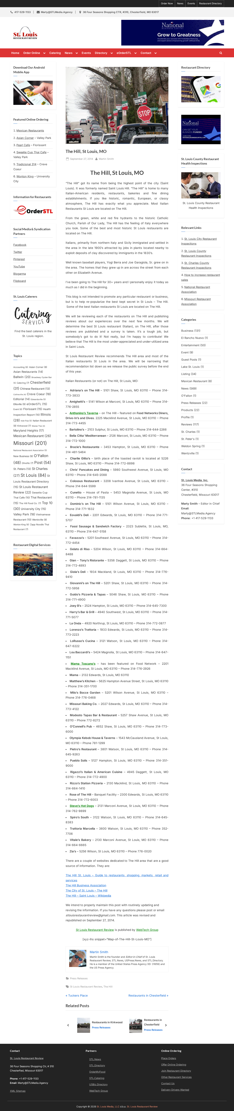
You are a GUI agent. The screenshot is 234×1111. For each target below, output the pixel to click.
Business (187, 330)
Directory (101, 53)
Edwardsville (38, 399)
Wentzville (39, 519)
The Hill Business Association (86, 885)
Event (17, 409)
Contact (146, 53)
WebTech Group (147, 930)
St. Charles (188, 431)
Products (187, 410)
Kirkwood (24, 425)
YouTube (19, 266)
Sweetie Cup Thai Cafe (31, 152)
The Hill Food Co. (30, 503)
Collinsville (19, 394)
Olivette (27, 463)
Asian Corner (25, 138)
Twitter (17, 252)
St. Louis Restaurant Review (70, 32)
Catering (55, 53)
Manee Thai (38, 426)
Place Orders (168, 1058)
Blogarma (19, 273)
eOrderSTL (124, 53)
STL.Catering (96, 1078)
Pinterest (19, 259)
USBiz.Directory (98, 1084)
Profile (185, 417)
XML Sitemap (18, 1090)
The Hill (108, 986)
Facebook (19, 244)
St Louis (33, 475)
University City (33, 509)
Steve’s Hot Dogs (82, 806)
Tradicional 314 (26, 164)
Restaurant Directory (210, 3)
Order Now (167, 3)
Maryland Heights (28, 430)
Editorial (21, 399)
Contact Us (168, 1083)
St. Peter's (188, 439)
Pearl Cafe (23, 145)
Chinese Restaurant (35, 388)
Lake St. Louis (190, 366)
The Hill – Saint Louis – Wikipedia (88, 895)
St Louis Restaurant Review (95, 930)
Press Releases (79, 978)
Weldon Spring (191, 446)
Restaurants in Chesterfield (147, 1022)
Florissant (32, 409)
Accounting (20, 367)
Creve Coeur (39, 394)
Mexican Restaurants (30, 130)
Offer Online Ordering (173, 1064)
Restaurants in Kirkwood (101, 1022)
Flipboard (19, 281)
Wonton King (25, 176)
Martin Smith (106, 158)
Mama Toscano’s (83, 663)
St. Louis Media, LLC (108, 1106)
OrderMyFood (97, 1071)
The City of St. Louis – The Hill (86, 890)
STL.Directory (97, 1065)
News (180, 3)
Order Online (31, 53)
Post (42, 462)
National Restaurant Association (30, 450)
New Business (23, 456)
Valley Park (24, 514)
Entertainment (190, 345)
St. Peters (22, 469)
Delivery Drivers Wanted (175, 1089)
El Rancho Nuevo (192, 338)
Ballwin (22, 377)
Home (15, 53)
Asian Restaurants (28, 371)
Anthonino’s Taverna (84, 413)
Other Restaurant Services (176, 1077)
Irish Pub (26, 421)
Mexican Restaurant (32, 436)
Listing (185, 374)
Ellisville (19, 404)
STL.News (95, 1059)
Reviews (186, 424)
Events (191, 3)
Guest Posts (189, 359)
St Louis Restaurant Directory (31, 481)
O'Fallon (186, 395)
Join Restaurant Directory (176, 1070)
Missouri (30, 443)
